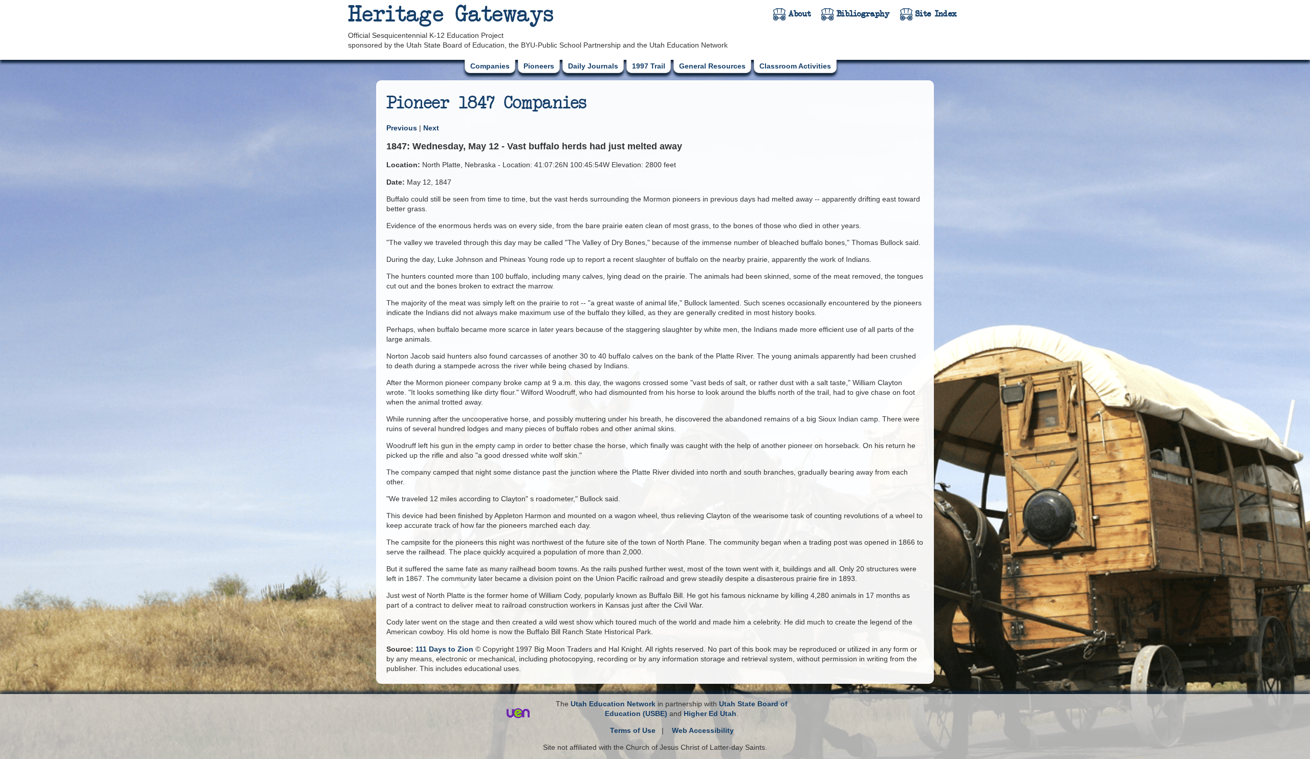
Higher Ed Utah (710, 713)
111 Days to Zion (444, 649)
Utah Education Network (613, 704)
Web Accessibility (703, 730)
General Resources (712, 66)
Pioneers (538, 66)
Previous (402, 128)
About (800, 14)
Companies (490, 66)
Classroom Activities (795, 66)
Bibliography (863, 14)
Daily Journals (593, 66)
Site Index (936, 14)
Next (431, 128)
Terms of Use (633, 730)
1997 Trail (648, 66)
